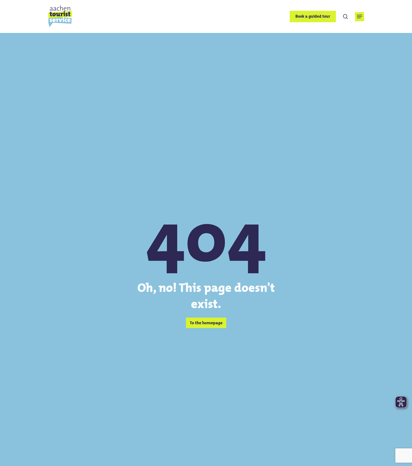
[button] (359, 16)
